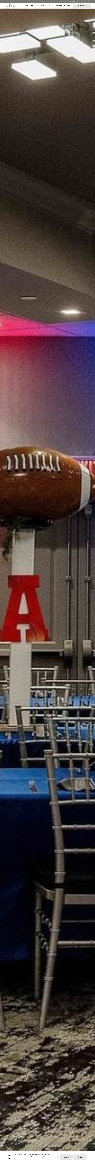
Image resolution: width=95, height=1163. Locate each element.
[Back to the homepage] (10, 6)
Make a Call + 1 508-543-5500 (80, 1)
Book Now (81, 5)
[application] (47, 1157)
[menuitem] (29, 6)
